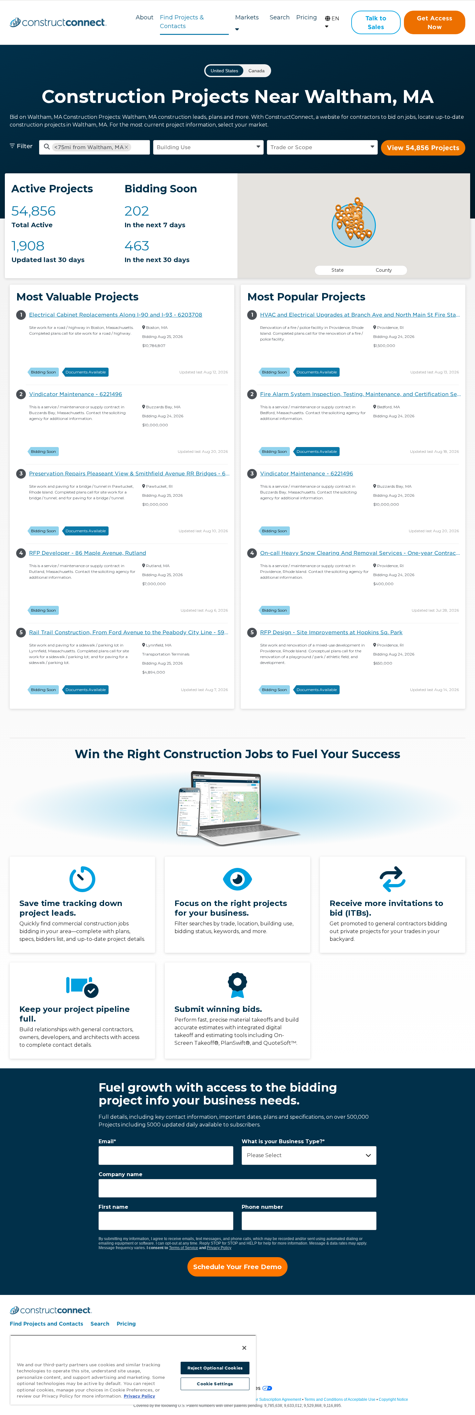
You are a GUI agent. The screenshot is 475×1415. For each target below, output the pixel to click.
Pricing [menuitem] (126, 1324)
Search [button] (280, 17)
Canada (256, 70)
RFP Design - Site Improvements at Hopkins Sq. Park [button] (331, 632)
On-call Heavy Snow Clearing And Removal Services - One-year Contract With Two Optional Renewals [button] (362, 553)
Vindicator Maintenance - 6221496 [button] (75, 394)
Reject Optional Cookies (215, 1368)
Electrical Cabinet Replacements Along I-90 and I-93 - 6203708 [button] (115, 315)
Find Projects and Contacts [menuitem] (46, 1324)
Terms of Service (183, 1248)
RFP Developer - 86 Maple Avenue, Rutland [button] (87, 553)
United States (224, 70)
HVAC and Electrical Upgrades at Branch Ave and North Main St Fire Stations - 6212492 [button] (362, 315)
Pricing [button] (306, 17)
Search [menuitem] (99, 1324)
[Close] (244, 1348)
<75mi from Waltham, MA (89, 147)
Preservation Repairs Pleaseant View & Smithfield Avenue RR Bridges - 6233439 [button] (131, 474)
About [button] (144, 17)
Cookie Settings (215, 1383)
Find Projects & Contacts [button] (182, 19)
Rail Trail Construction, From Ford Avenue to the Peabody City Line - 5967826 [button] (131, 632)
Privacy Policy (219, 1248)
